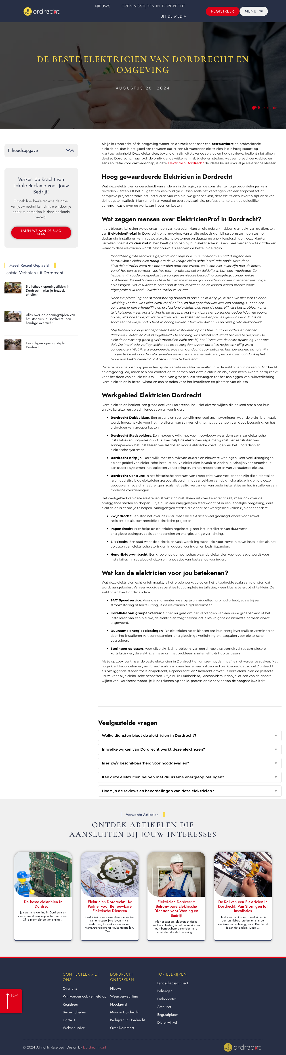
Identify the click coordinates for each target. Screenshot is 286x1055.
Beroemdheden (74, 1012)
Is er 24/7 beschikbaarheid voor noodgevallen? (190, 763)
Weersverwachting (124, 996)
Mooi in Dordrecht (124, 1012)
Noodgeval (118, 1004)
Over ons (70, 988)
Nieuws (102, 6)
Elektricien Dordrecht (186, 163)
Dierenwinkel (167, 1022)
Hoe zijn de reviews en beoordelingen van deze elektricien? (190, 791)
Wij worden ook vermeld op (84, 996)
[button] (68, 150)
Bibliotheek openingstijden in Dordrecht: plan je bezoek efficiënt (48, 290)
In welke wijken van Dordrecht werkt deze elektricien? (190, 749)
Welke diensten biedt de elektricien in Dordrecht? (190, 735)
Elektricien (268, 107)
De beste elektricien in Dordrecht (43, 904)
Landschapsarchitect (172, 983)
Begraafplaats (167, 1014)
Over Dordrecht (122, 1027)
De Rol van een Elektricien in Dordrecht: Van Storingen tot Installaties (243, 906)
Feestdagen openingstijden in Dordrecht (48, 345)
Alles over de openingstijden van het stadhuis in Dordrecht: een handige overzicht (50, 318)
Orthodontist (166, 999)
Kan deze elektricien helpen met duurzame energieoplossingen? (190, 777)
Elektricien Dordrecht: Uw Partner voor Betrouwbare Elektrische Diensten (110, 906)
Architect (164, 1006)
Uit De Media (173, 16)
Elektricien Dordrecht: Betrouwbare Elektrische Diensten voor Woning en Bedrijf (176, 908)
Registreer (70, 1004)
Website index (74, 1027)
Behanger (164, 990)
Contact (69, 1020)
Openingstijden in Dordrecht (153, 6)
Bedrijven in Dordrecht (127, 1020)
